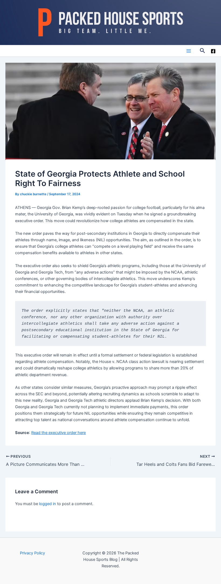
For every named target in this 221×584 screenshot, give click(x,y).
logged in (47, 503)
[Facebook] (213, 51)
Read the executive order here (58, 432)
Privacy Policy (32, 553)
